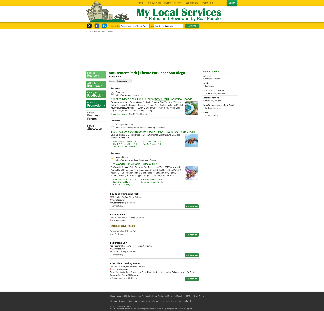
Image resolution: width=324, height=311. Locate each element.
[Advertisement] (162, 51)
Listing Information (133, 296)
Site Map (113, 301)
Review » (93, 74)
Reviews (122, 301)
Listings (130, 301)
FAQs (189, 296)
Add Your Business (149, 296)
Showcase (94, 127)
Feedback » (95, 94)
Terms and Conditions (177, 296)
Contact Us (162, 296)
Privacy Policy (198, 296)
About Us (120, 296)
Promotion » (96, 104)
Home (112, 296)
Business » (94, 84)
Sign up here (157, 301)
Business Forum (93, 116)
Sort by (112, 80)
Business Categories (143, 301)
